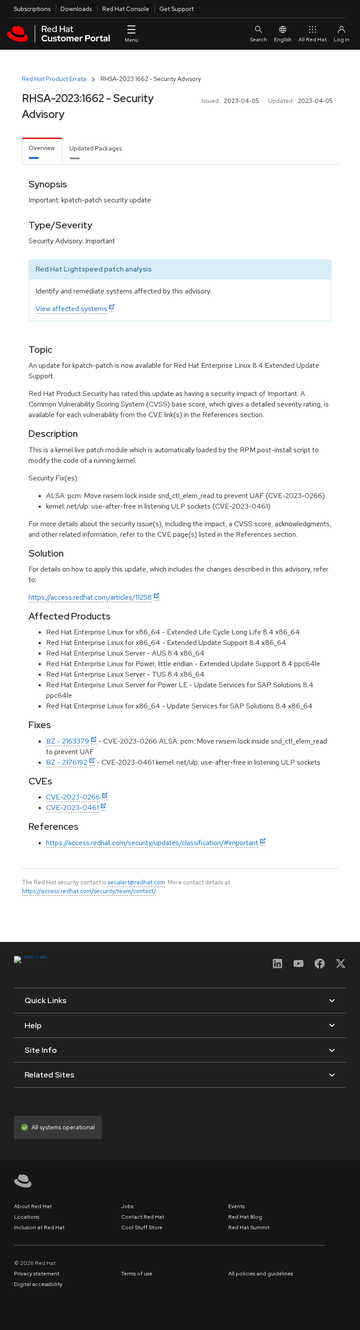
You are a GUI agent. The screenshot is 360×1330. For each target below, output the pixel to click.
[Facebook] (319, 966)
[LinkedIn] (277, 966)
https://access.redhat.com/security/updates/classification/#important (152, 842)
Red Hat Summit (249, 1227)
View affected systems (71, 308)
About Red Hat (33, 1206)
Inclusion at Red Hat (39, 1227)
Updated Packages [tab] (95, 148)
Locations (26, 1216)
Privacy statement (36, 1273)
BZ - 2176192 (66, 762)
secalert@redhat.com (136, 882)
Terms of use (136, 1273)
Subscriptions (32, 9)
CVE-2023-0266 (73, 797)
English (283, 39)
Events (236, 1206)
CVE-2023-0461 (72, 807)
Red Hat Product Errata (54, 79)
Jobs (127, 1206)
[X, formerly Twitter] (340, 966)
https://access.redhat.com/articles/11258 (90, 597)
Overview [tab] (42, 148)
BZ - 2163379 (67, 741)
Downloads (76, 9)
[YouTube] (298, 966)
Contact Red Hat (142, 1216)
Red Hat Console (125, 9)
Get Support (176, 9)
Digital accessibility (38, 1284)
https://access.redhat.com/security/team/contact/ (89, 891)
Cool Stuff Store (141, 1227)
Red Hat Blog (245, 1216)
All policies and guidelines (260, 1273)
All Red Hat (313, 39)
